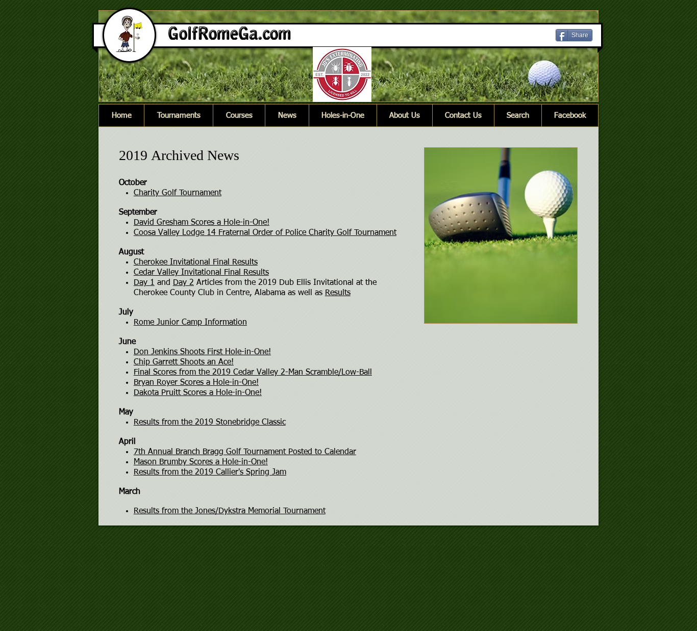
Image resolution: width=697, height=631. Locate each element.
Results (338, 293)
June (127, 342)
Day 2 (183, 283)
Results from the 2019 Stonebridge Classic (210, 422)
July (126, 312)
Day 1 (144, 283)
